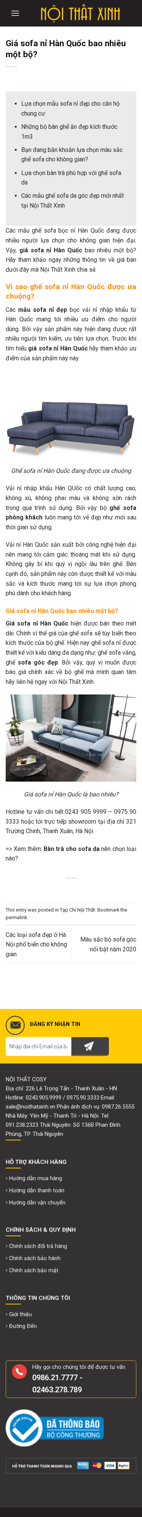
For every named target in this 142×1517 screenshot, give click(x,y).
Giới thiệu (20, 1314)
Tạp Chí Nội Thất (77, 910)
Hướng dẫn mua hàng (35, 1178)
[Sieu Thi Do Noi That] (80, 13)
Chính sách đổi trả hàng (38, 1246)
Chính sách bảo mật (33, 1270)
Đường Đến (23, 1326)
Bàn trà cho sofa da (72, 848)
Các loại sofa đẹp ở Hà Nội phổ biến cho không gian (36, 944)
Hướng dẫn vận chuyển (37, 1203)
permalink (16, 917)
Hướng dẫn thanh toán (36, 1190)
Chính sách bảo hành (35, 1258)
